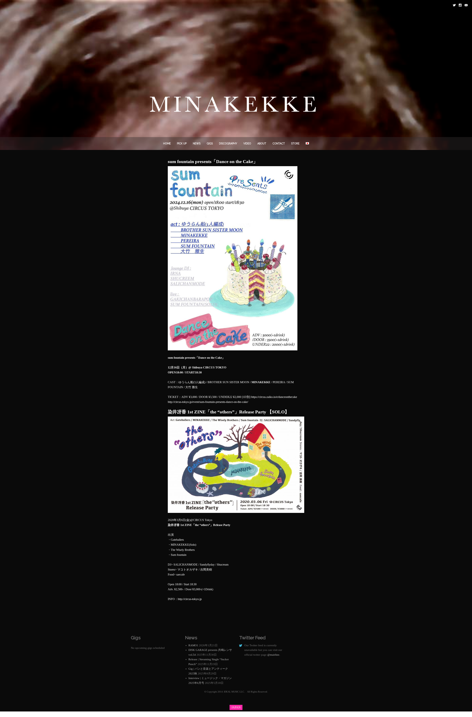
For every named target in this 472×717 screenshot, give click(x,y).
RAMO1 (193, 645)
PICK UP (182, 143)
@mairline (273, 654)
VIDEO (247, 143)
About (261, 143)
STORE (295, 143)
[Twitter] (454, 5)
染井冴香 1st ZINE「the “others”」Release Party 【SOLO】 (228, 411)
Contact (279, 143)
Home (167, 143)
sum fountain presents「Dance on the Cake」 (213, 161)
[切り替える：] (307, 143)
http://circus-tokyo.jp (190, 599)
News (196, 143)
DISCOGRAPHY (228, 143)
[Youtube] (466, 5)
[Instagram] (460, 5)
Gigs (210, 143)
